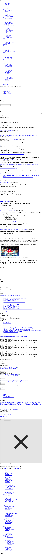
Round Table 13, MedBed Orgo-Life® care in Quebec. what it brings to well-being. (17, 178)
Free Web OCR (9, 77)
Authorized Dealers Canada (9, 65)
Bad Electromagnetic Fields (9, 23)
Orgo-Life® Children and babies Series (9, 300)
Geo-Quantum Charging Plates (9, 16)
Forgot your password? (7, 322)
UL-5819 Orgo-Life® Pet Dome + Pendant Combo (9, 375)
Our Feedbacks (7, 14)
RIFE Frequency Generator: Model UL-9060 (8, 368)
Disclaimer (6, 5)
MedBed (4, 38)
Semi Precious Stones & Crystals (10, 51)
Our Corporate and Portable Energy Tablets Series (11, 306)
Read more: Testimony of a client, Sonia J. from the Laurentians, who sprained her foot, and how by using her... (19, 164)
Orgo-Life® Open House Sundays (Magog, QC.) (10, 236)
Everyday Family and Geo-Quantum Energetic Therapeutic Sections (14, 298)
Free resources (7, 73)
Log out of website (7, 72)
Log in (2, 320)
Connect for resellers (8, 71)
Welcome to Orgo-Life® (8, 10)
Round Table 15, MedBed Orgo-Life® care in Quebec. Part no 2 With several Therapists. (18, 177)
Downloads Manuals (6, 24)
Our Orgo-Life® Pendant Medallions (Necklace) (11, 308)
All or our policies (7, 3)
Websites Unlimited (17, 468)
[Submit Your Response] (11, 463)
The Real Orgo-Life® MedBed (9, 42)
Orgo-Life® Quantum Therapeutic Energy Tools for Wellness (13, 304)
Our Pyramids (7, 27)
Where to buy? (5, 44)
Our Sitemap (7, 8)
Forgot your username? (7, 323)
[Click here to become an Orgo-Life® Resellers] (10, 295)
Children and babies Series (9, 30)
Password (12, 318)
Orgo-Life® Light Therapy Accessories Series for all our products (14, 302)
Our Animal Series (7, 36)
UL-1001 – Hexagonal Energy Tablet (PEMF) (8, 386)
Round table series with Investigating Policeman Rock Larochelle (13, 221)
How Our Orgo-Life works (8, 130)
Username (12, 317)
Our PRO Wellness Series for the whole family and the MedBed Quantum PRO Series (17, 309)
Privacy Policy (7, 4)
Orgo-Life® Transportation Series (10, 34)
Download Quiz (9, 70)
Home (3, 2)
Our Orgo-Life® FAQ (8, 60)
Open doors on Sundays (8, 22)
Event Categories (7, 53)
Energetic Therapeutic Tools (9, 33)
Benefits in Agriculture (8, 15)
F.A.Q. (3, 59)
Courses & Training (8, 55)
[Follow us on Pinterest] (21, 403)
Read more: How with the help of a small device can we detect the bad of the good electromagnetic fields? (18, 135)
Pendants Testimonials (8, 21)
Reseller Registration (8, 82)
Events (4, 52)
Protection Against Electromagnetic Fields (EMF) (11, 310)
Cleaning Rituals (7, 49)
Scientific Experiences (8, 48)
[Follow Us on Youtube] (37, 403)
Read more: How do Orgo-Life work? (6, 145)
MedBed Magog (7, 43)
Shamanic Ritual (5, 311)
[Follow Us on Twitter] (29, 403)
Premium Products (5, 84)
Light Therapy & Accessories (9, 37)
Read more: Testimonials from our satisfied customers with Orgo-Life (12, 154)
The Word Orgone (7, 12)
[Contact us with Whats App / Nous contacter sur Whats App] (5, 409)
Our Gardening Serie (8, 35)
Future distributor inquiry (8, 83)
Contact (4, 63)
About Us (4, 394)
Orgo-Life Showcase (6, 396)
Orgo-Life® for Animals (6, 301)
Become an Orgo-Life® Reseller (8, 397)
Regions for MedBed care (8, 39)
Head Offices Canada (8, 64)
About (3, 9)
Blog (3, 45)
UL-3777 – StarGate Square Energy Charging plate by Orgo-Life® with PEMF (13, 381)
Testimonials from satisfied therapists (10, 159)
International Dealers (8, 67)
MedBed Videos (7, 41)
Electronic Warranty (8, 7)
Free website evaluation (10, 78)
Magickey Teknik (6, 468)
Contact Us (4, 395)
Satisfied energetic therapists (9, 19)
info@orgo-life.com (3, 416)
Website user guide (10, 74)
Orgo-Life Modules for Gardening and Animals (11, 299)
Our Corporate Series (8, 31)
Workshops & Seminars (8, 57)
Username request (7, 80)
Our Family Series (7, 29)
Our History (6, 11)
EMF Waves (6, 62)
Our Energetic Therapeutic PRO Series (9, 307)
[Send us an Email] (4, 403)
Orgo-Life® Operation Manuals (9, 25)
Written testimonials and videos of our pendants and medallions (13, 229)
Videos (4, 17)
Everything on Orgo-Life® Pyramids (10, 46)
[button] (0, 555)
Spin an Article (9, 76)
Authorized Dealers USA (8, 66)
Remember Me (4, 319)
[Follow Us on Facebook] (12, 403)
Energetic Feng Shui (8, 50)
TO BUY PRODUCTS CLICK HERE (6, 414)
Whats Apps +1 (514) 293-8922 (18, 409)
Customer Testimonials (8, 18)
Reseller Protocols (9, 69)
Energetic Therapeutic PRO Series (10, 32)
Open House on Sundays (8, 58)
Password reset (7, 79)
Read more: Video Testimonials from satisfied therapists (10, 173)
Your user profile (7, 81)
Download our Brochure (8, 26)
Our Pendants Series (8, 28)
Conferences (7, 56)
